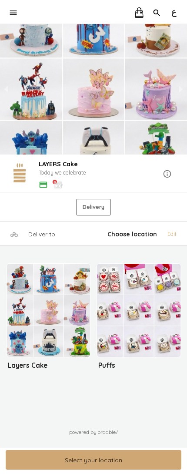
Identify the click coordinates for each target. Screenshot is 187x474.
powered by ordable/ (93, 432)
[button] (93, 174)
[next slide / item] (181, 89)
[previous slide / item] (6, 89)
